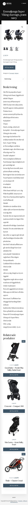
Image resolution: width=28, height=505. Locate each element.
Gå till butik (9, 67)
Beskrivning (8, 79)
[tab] (14, 79)
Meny (24, 3)
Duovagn (11, 73)
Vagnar (17, 73)
